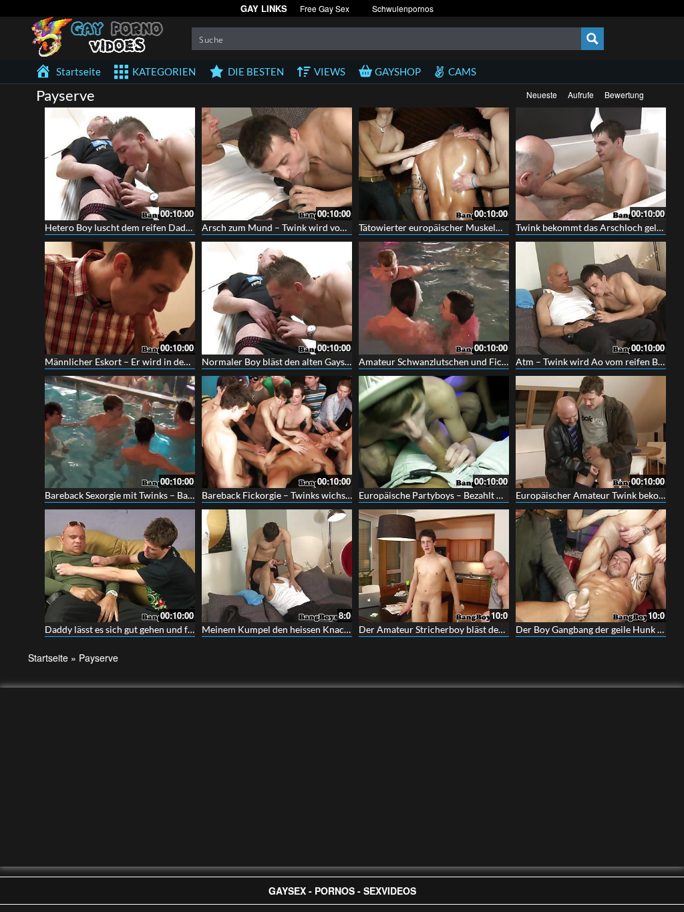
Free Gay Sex (324, 8)
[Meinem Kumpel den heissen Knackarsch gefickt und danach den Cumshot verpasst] (277, 565)
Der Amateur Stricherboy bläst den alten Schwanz (461, 629)
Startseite (48, 657)
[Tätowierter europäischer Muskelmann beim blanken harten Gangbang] (434, 163)
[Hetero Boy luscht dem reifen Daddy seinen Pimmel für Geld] (120, 163)
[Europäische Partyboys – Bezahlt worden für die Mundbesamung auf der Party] (434, 432)
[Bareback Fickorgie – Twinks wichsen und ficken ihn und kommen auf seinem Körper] (277, 432)
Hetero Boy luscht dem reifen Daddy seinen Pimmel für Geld (170, 227)
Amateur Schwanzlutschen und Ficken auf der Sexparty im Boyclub (497, 361)
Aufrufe (581, 94)
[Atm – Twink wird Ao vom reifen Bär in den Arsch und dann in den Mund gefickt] (591, 298)
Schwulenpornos (403, 8)
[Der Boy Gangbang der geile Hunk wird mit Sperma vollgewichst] (591, 565)
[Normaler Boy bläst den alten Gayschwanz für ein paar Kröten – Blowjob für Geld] (277, 298)
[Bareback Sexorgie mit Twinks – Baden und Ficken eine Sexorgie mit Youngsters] (120, 432)
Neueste (541, 94)
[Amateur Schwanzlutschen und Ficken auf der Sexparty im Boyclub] (434, 298)
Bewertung (624, 94)
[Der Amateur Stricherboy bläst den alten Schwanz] (434, 565)
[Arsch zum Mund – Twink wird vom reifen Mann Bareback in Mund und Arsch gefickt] (277, 163)
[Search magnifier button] (592, 38)
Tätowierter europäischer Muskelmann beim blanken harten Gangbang (504, 227)
